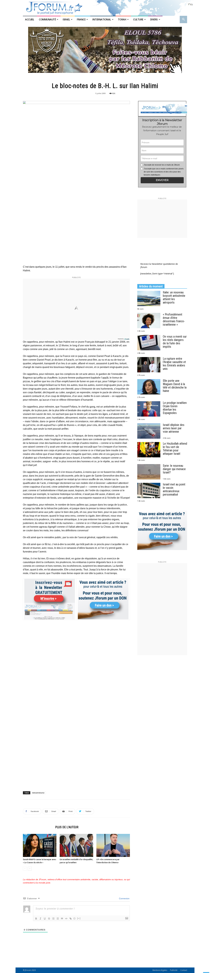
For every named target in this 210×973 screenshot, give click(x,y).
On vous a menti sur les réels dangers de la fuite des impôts (175, 341)
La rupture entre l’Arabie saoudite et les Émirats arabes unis (174, 364)
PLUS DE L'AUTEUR (66, 827)
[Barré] (49, 918)
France (81, 19)
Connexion (123, 898)
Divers (154, 19)
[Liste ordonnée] (53, 918)
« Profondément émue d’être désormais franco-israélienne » (174, 319)
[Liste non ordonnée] (57, 918)
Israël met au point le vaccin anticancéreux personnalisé (174, 489)
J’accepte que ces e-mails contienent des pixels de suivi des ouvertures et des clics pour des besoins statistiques (164, 172)
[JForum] (105, 8)
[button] (183, 19)
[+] (79, 918)
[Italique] (40, 918)
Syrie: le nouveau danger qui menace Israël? (174, 469)
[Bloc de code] (66, 918)
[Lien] (70, 918)
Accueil (30, 19)
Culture (138, 19)
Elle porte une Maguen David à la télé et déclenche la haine (174, 386)
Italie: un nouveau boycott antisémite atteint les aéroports (174, 297)
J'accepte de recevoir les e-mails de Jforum (162, 165)
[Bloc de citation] (62, 918)
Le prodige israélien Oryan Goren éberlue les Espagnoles (175, 408)
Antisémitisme (38, 793)
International (101, 19)
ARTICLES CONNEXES (38, 827)
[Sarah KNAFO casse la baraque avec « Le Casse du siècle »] (39, 845)
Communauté (47, 19)
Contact (183, 970)
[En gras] (36, 918)
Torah (122, 19)
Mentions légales (160, 970)
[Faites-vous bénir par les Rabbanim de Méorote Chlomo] (105, 50)
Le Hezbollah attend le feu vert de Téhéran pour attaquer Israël (175, 449)
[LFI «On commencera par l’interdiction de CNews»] (113, 845)
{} (74, 918)
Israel (66, 19)
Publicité (173, 970)
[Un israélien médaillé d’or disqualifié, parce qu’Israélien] (76, 845)
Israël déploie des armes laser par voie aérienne (173, 428)
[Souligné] (45, 918)
